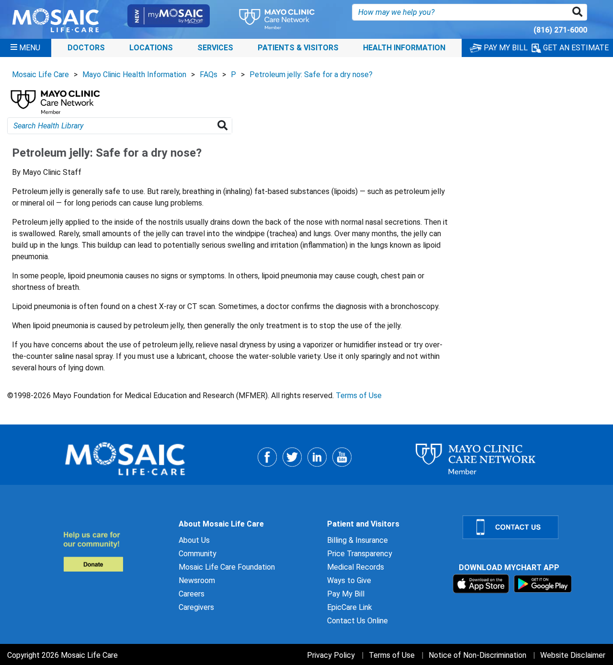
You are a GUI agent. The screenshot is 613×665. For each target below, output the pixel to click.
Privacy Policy (331, 655)
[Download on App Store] (482, 583)
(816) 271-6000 (560, 29)
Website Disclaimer (572, 655)
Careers (191, 593)
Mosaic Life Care (40, 74)
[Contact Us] (532, 527)
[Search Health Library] (224, 126)
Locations (151, 47)
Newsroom (197, 580)
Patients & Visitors (298, 47)
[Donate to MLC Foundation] (115, 551)
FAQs (208, 74)
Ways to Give (349, 580)
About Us (194, 540)
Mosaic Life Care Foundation (227, 567)
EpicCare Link (349, 607)
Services (215, 47)
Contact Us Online (357, 620)
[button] (579, 12)
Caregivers (196, 607)
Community (197, 553)
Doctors (86, 47)
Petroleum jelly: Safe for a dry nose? (311, 74)
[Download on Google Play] (543, 583)
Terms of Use (359, 395)
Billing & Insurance (357, 540)
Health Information (404, 47)
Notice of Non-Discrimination (477, 655)
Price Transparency (359, 553)
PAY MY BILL (505, 47)
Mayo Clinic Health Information (134, 74)
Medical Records (355, 567)
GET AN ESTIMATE (575, 47)
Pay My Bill (345, 593)
